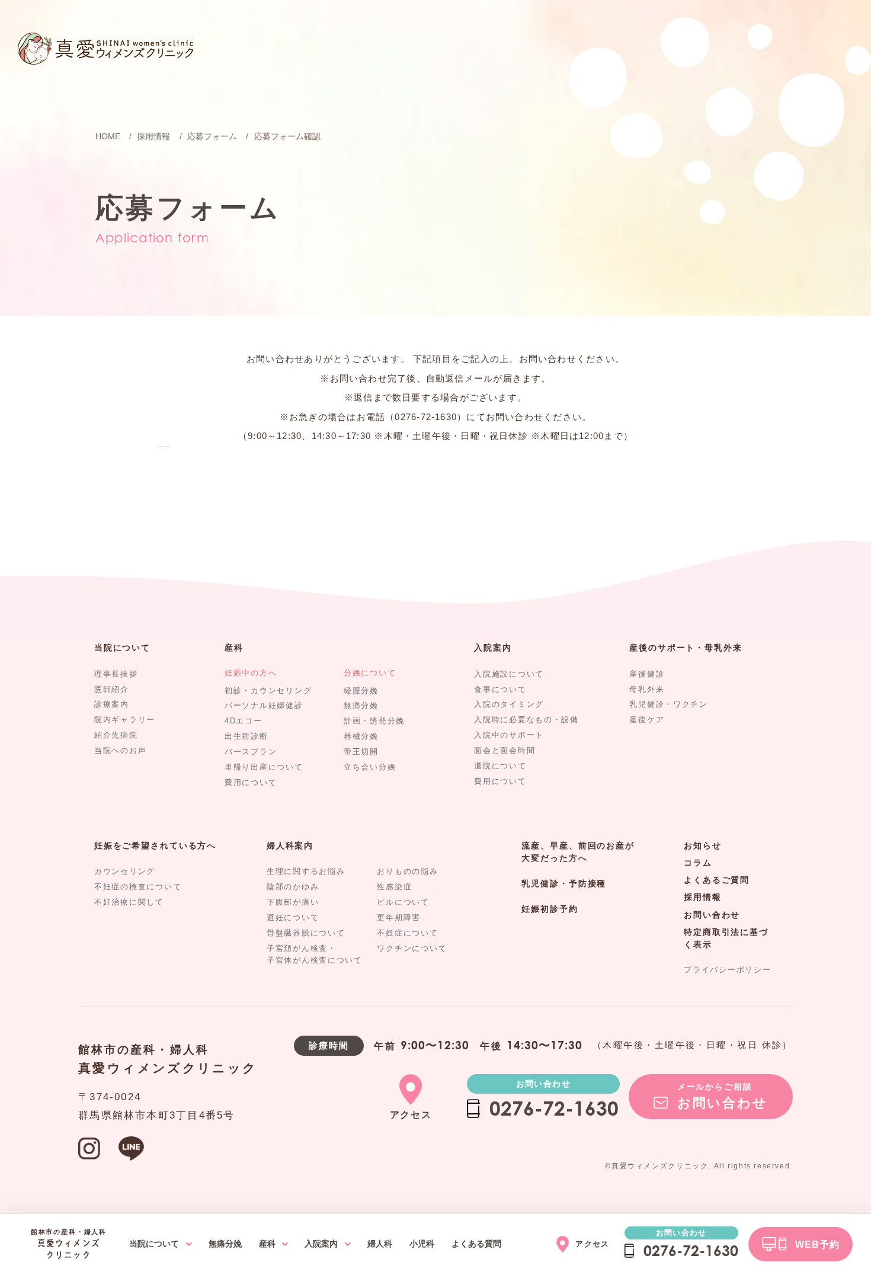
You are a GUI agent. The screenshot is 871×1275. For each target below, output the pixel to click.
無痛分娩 (361, 705)
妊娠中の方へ (251, 672)
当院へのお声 (120, 750)
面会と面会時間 (504, 750)
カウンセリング (124, 871)
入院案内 (492, 647)
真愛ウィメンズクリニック (167, 1068)
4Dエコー (243, 720)
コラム (698, 862)
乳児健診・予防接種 (563, 883)
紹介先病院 (116, 735)
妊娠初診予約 (549, 909)
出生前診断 (246, 736)
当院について (122, 647)
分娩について (370, 672)
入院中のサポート (509, 735)
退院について (500, 765)
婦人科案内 (290, 845)
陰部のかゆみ (293, 886)
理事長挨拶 (116, 673)
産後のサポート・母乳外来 (685, 647)
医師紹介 (111, 689)
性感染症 (394, 886)
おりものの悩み (407, 871)
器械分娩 (361, 736)
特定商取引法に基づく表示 (726, 938)
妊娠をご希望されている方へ (155, 845)
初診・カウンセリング (268, 690)
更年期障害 (399, 917)
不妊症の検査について (137, 886)
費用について (251, 782)
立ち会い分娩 (370, 767)
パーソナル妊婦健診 (264, 705)
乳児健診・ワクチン (668, 704)
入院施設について (509, 673)
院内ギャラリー (124, 719)
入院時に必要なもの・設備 (526, 719)
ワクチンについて (412, 948)
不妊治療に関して (129, 902)
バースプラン (251, 751)
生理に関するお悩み (306, 871)
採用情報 (702, 897)
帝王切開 (361, 751)
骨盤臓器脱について (306, 932)
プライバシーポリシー (727, 969)
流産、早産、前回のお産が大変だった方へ (577, 852)
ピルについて (403, 902)
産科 (234, 647)
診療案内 (111, 704)
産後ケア (646, 719)
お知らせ (702, 845)
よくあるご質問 (717, 880)
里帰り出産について (264, 767)
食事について (500, 689)
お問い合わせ (712, 915)
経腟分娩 (361, 690)
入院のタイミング (509, 704)
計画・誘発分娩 (374, 720)
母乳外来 (646, 689)
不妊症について (407, 932)
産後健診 (646, 673)
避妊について (293, 917)
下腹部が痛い (293, 902)
